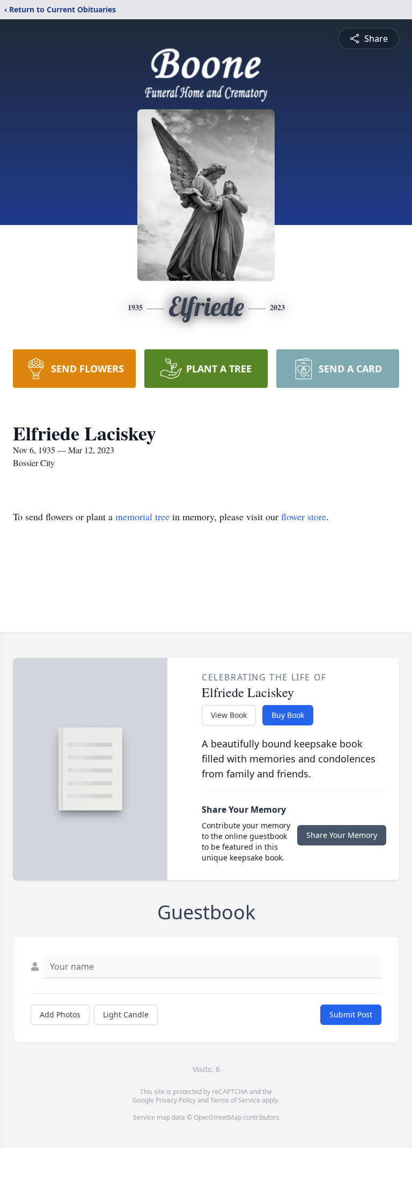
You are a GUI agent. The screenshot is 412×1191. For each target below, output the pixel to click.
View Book (229, 715)
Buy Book (287, 715)
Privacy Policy (176, 1100)
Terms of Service (235, 1100)
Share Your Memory (341, 835)
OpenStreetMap (217, 1117)
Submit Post (350, 1014)
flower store (303, 516)
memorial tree (142, 516)
